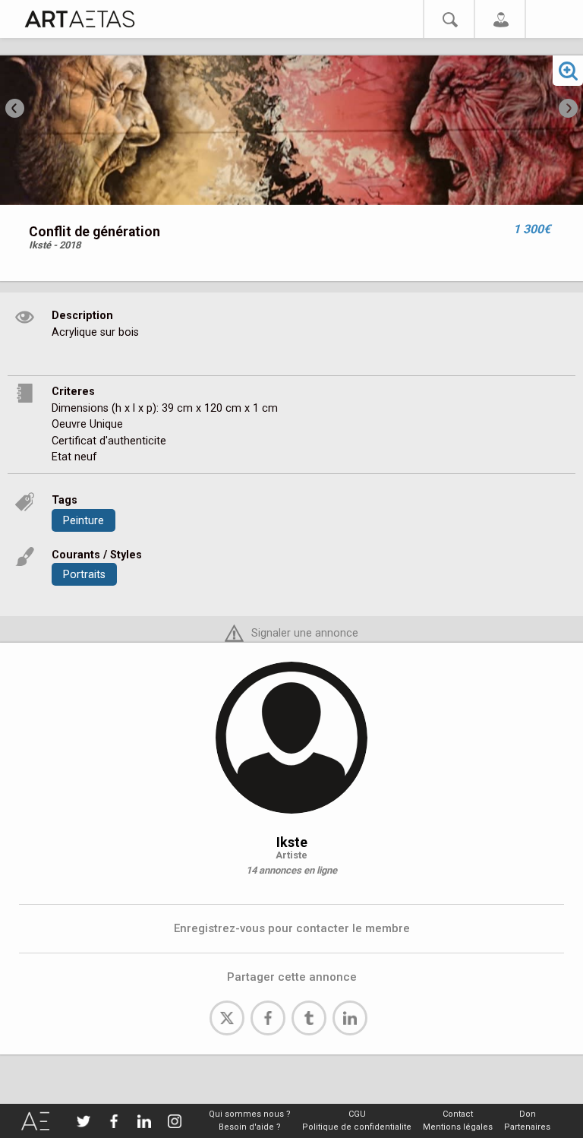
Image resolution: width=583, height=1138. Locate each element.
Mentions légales (458, 1127)
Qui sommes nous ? (250, 1114)
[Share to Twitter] (227, 1017)
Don (527, 1114)
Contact (458, 1114)
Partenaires (527, 1127)
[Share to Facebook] (268, 1017)
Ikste (291, 842)
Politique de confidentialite (356, 1127)
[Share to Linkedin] (349, 1017)
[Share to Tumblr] (309, 1017)
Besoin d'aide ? (250, 1127)
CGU (357, 1114)
